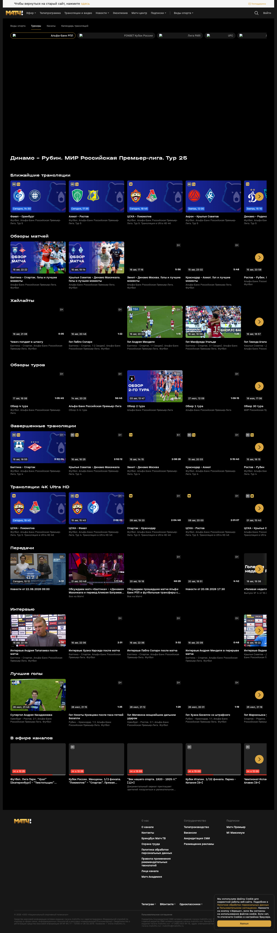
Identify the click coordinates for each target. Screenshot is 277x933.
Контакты (148, 832)
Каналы (51, 25)
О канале (148, 827)
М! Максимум (235, 832)
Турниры (36, 25)
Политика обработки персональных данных (157, 851)
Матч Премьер (236, 827)
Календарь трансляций (74, 25)
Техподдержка (259, 4)
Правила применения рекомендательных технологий (156, 862)
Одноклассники (190, 904)
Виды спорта (17, 25)
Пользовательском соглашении (238, 907)
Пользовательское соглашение (157, 914)
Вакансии (190, 832)
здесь (85, 4)
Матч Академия (152, 876)
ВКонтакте (167, 904)
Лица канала (150, 871)
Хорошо (244, 923)
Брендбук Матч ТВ (154, 838)
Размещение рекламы (199, 844)
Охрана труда (151, 844)
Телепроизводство (196, 827)
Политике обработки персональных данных (243, 904)
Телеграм (148, 904)
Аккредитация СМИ (197, 838)
